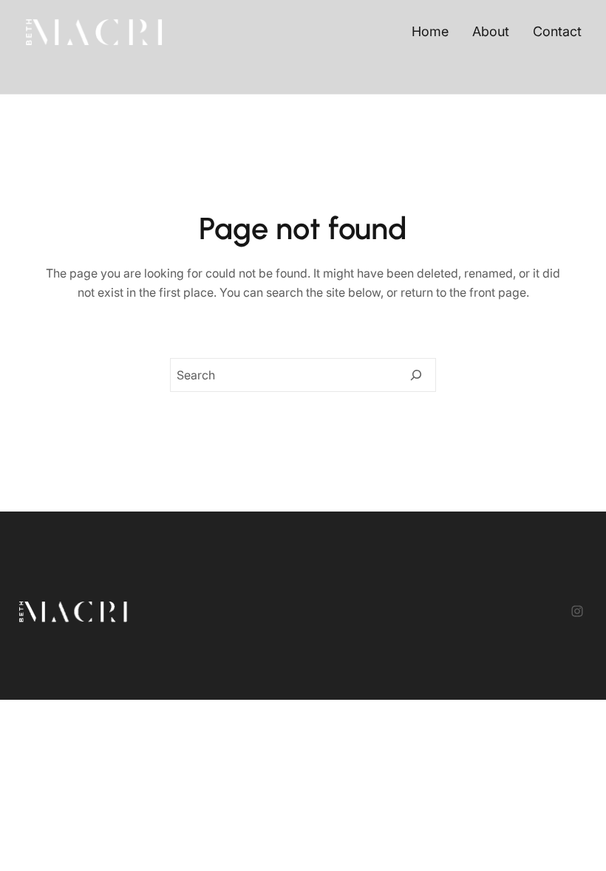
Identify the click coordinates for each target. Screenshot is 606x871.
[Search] (416, 375)
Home (430, 31)
